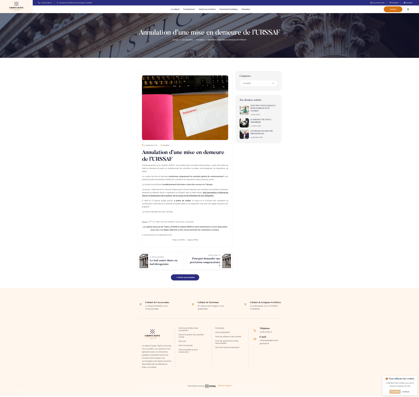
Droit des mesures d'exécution (227, 347)
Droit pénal (219, 328)
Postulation (395, 3)
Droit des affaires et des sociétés (228, 337)
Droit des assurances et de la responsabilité (226, 342)
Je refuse (405, 392)
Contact (393, 9)
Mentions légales (224, 386)
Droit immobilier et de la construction (188, 351)
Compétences (189, 9)
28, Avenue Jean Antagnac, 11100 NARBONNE (211, 307)
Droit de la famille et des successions (188, 329)
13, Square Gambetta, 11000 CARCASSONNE (156, 307)
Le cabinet (175, 9)
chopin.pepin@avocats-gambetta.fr (269, 342)
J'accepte (395, 392)
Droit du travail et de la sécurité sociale (191, 336)
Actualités (408, 3)
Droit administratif (222, 332)
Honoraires (245, 9)
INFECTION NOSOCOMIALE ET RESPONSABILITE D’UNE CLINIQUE (263, 108)
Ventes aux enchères (207, 9)
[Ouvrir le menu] (408, 9)
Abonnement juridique (229, 9)
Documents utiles (378, 3)
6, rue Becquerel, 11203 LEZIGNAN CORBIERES (264, 307)
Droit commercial (185, 345)
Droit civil (182, 341)
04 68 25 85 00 (46, 3)
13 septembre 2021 (150, 145)
